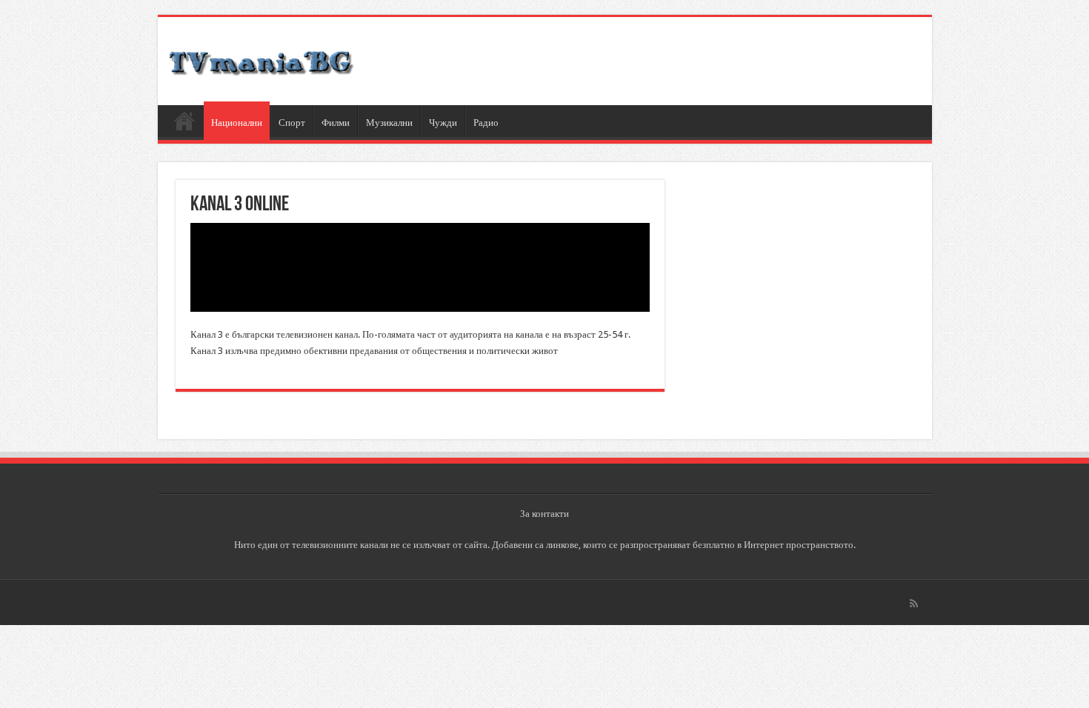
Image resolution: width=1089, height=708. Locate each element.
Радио (486, 122)
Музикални (389, 122)
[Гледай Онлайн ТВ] (261, 61)
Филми (336, 122)
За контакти (544, 513)
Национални (236, 122)
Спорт (292, 122)
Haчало (184, 120)
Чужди (443, 122)
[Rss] (913, 603)
